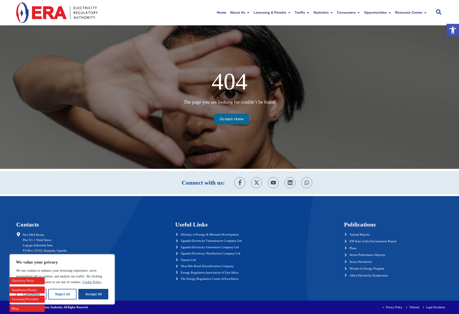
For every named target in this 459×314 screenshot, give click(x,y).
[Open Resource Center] (425, 12)
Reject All (62, 294)
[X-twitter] (256, 182)
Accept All (93, 294)
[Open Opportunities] (389, 12)
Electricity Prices (23, 280)
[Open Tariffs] (308, 12)
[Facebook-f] (239, 182)
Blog (15, 308)
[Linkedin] (289, 182)
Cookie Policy (92, 282)
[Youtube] (273, 182)
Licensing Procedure (25, 299)
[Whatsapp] (306, 182)
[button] (453, 30)
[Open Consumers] (358, 12)
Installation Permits (24, 290)
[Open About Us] (248, 12)
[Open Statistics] (331, 12)
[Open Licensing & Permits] (289, 12)
